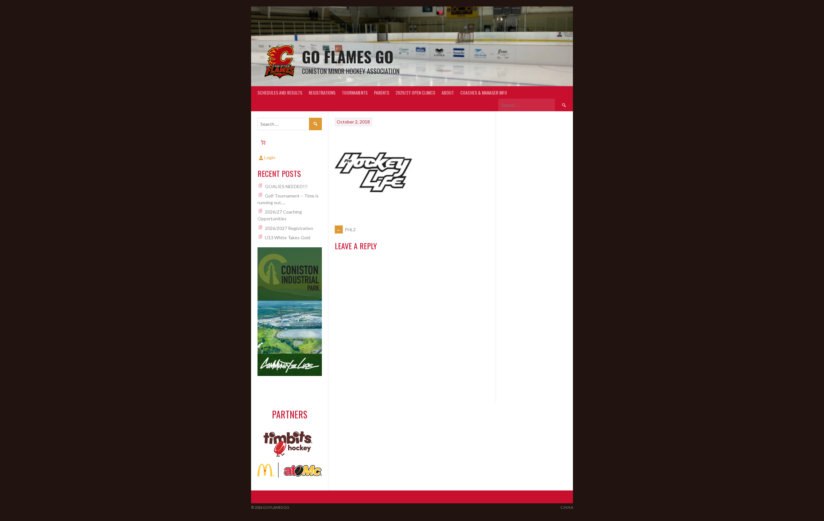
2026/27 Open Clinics (415, 92)
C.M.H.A (566, 507)
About (448, 92)
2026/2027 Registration (289, 228)
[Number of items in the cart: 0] (263, 142)
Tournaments (355, 92)
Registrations (322, 92)
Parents (381, 92)
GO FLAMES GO (347, 56)
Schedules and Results (280, 92)
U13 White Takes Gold (287, 237)
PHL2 (346, 229)
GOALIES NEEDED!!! (286, 186)
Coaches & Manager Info (483, 92)
